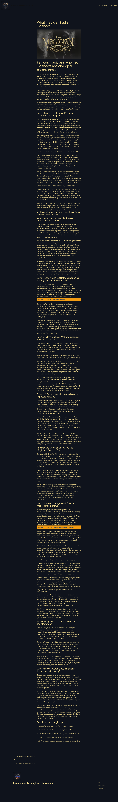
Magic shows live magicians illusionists (22, 5)
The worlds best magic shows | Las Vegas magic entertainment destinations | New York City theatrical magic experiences (25, 756)
